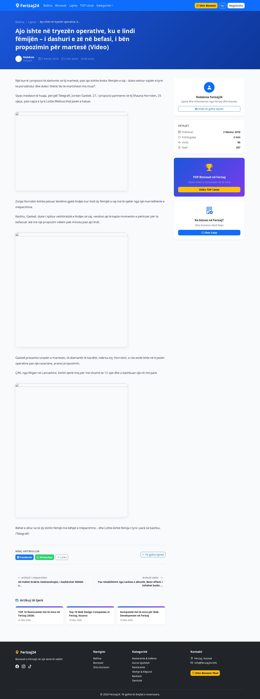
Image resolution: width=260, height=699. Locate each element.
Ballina (48, 5)
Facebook (26, 557)
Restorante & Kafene (144, 658)
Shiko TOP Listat (209, 189)
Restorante (138, 667)
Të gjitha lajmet (154, 554)
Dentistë (137, 680)
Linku (63, 557)
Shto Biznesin (208, 5)
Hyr (223, 5)
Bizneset (61, 5)
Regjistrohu (236, 5)
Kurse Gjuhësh (141, 662)
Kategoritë (104, 5)
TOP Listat (87, 5)
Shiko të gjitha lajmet (210, 109)
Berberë (137, 676)
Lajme (73, 5)
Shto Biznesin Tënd (206, 673)
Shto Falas (211, 232)
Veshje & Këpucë (142, 671)
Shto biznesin (101, 667)
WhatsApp (46, 557)
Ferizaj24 (29, 5)
